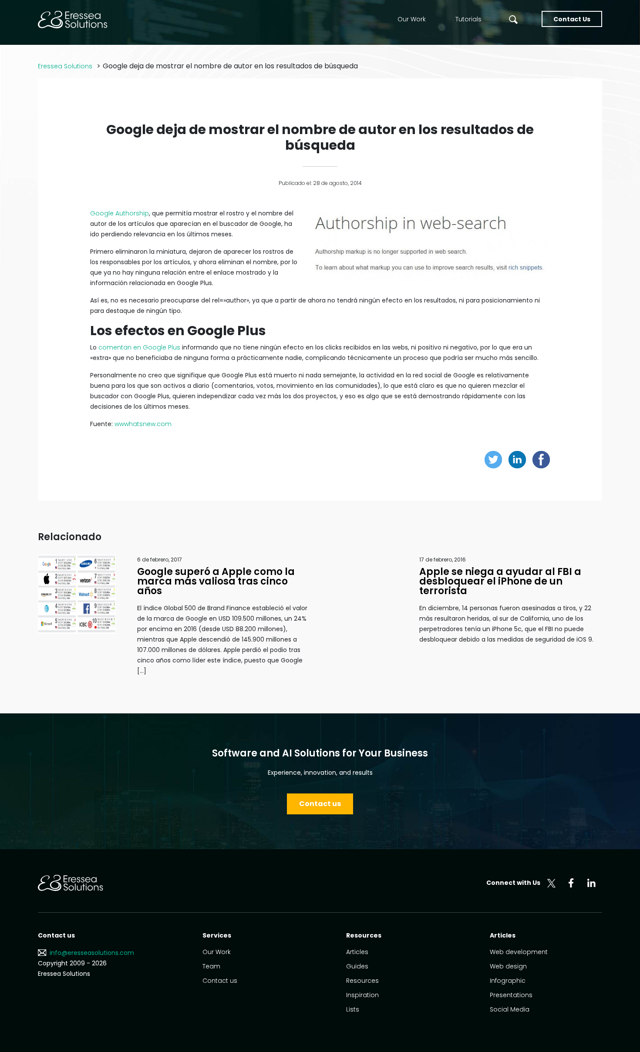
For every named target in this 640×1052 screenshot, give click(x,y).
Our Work (411, 19)
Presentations (511, 995)
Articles (357, 952)
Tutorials (468, 19)
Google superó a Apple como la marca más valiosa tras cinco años (216, 581)
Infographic (507, 980)
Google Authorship (119, 213)
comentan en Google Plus (139, 347)
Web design (508, 966)
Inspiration (362, 995)
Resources (362, 980)
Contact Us (571, 19)
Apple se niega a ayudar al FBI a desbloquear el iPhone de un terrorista (500, 581)
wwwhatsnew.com (143, 424)
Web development (519, 952)
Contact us (320, 804)
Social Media (509, 1009)
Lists (352, 1009)
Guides (357, 966)
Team (211, 966)
